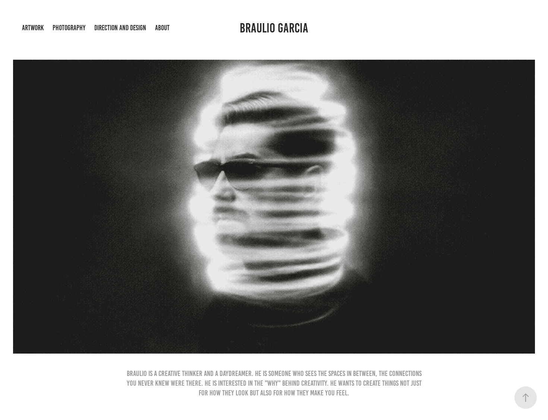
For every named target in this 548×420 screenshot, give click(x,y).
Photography (69, 28)
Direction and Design (120, 28)
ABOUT (162, 28)
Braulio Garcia (274, 28)
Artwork (33, 28)
